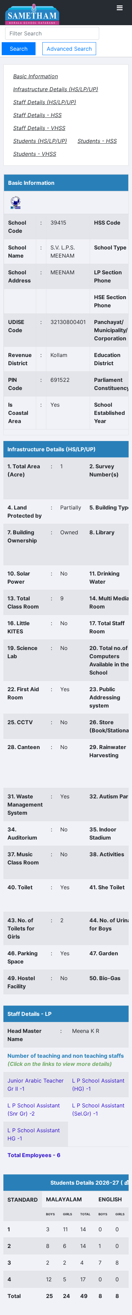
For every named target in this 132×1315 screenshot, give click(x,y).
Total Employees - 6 (34, 1155)
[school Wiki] (15, 202)
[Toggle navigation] (119, 8)
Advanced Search (69, 48)
